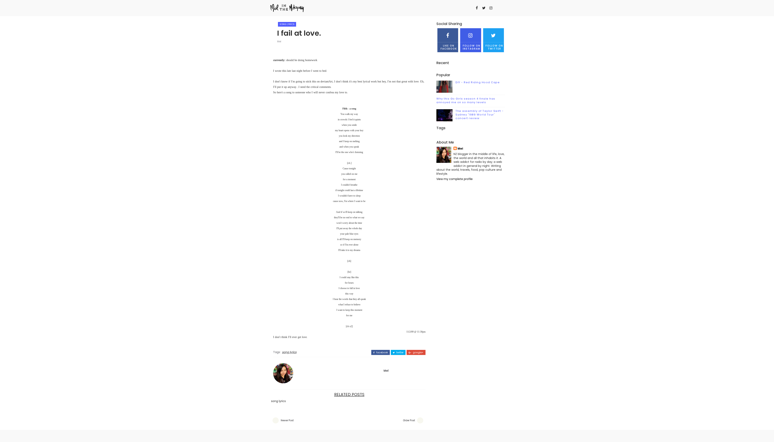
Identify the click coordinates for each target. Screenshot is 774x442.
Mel (279, 41)
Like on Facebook (449, 47)
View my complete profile (454, 179)
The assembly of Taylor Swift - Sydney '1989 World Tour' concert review (480, 114)
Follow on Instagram (471, 47)
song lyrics (287, 24)
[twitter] (484, 8)
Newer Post (287, 420)
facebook (382, 352)
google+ (417, 352)
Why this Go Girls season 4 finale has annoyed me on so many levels (465, 100)
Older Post (409, 420)
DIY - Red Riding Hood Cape (478, 82)
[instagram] (491, 8)
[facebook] (477, 8)
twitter (400, 352)
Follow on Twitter (494, 47)
